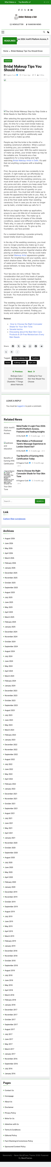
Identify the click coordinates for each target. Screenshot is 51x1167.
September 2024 (11, 646)
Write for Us (9, 1118)
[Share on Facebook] (13, 346)
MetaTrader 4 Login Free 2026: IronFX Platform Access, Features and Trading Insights (31, 429)
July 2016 (8, 1069)
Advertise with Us (12, 1124)
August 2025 (10, 592)
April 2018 (9, 990)
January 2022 (10, 789)
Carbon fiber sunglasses (14, 519)
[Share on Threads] (11, 352)
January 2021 (10, 838)
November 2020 (11, 843)
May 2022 (8, 774)
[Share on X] (18, 346)
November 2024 (11, 637)
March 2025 (9, 617)
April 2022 (9, 779)
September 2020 (11, 853)
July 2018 (8, 975)
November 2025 (11, 578)
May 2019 (8, 926)
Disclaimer (9, 1107)
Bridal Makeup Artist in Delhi (25, 160)
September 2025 (11, 588)
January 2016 (10, 1074)
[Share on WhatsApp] (30, 346)
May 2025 (8, 607)
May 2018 (8, 985)
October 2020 (10, 848)
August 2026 (10, 538)
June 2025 (9, 602)
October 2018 (10, 961)
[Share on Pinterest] (35, 346)
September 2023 (11, 705)
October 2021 (10, 804)
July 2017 (8, 1034)
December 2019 (11, 892)
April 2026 (9, 553)
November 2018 (11, 956)
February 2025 (10, 622)
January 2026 (10, 568)
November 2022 (11, 750)
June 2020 (9, 867)
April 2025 (9, 612)
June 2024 (9, 661)
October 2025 (10, 583)
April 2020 (9, 877)
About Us (8, 1102)
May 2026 (8, 548)
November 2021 (11, 799)
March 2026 (9, 558)
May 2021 (8, 828)
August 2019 (10, 912)
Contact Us (9, 1090)
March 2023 (9, 730)
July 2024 (8, 656)
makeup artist (19, 362)
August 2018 (10, 970)
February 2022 (10, 784)
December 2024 (11, 632)
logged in (21, 406)
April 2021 (9, 833)
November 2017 (11, 1015)
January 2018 (10, 1005)
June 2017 (9, 1039)
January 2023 (10, 740)
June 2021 (9, 823)
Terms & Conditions (13, 1130)
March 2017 (9, 1049)
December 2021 (11, 794)
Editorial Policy (11, 1135)
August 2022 (10, 759)
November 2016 (11, 1059)
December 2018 (11, 951)
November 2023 (11, 695)
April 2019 (9, 931)
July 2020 (8, 862)
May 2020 (8, 872)
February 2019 (10, 941)
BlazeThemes (26, 1158)
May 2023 (8, 725)
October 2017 (10, 1020)
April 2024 (9, 671)
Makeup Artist (20, 255)
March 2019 (9, 936)
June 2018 (9, 980)
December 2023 (11, 691)
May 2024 (8, 666)
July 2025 (8, 597)
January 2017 (10, 1054)
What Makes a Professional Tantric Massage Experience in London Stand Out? (31, 444)
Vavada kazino (16, 329)
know (7, 362)
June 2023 (9, 720)
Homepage (9, 1096)
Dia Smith (22, 436)
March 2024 (9, 676)
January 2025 (10, 627)
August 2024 (10, 651)
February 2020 (10, 882)
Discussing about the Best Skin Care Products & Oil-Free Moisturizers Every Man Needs (26, 334)
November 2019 (11, 897)
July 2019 (8, 916)
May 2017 (8, 1044)
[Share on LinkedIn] (24, 346)
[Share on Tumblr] (6, 352)
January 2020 (10, 887)
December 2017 (11, 1010)
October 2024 (10, 642)
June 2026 (9, 543)
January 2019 (10, 946)
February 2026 (10, 563)
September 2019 (11, 907)
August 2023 (10, 710)
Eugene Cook (11, 75)
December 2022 (11, 745)
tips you (32, 362)
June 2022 (9, 769)
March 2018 (9, 995)
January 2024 (10, 686)
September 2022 (11, 754)
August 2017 (10, 1029)
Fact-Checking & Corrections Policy (19, 1141)
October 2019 (10, 902)
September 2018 (11, 965)
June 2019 (9, 921)
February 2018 (10, 1000)
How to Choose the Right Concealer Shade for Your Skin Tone (23, 2)
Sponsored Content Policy (15, 1147)
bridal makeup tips (20, 358)
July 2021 (8, 818)
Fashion (8, 61)
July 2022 (8, 764)
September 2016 (11, 1064)
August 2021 (10, 813)
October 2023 (10, 700)
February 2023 (10, 735)
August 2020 (10, 857)
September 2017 (11, 1024)
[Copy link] (17, 352)
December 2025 (11, 573)
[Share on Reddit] (41, 346)
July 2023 (8, 715)
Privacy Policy (10, 1113)
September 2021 (11, 808)
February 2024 (10, 681)
